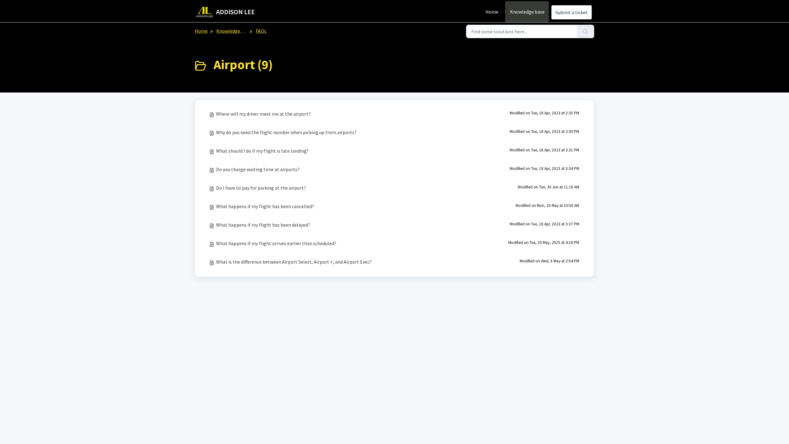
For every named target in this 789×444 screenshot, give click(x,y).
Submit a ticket (571, 12)
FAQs (261, 31)
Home (491, 12)
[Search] (585, 31)
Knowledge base (527, 12)
